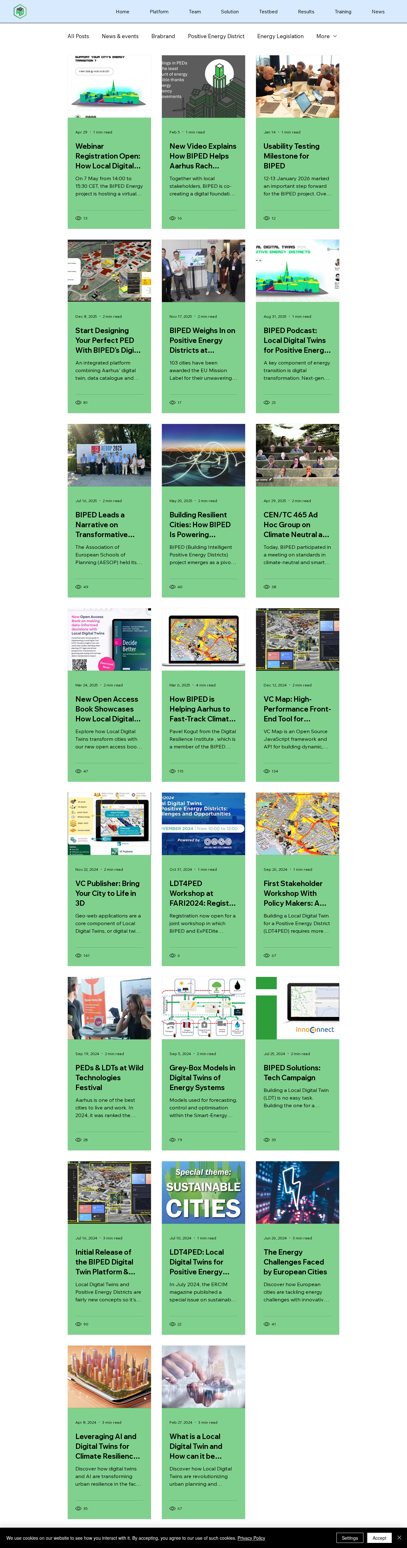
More (323, 36)
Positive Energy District (216, 36)
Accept (379, 1538)
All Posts (78, 36)
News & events (120, 36)
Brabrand (163, 36)
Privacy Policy (251, 1538)
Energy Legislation (280, 36)
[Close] (399, 1538)
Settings (350, 1538)
